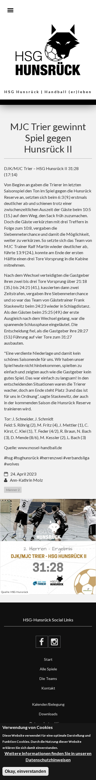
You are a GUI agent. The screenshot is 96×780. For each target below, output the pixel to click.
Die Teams (48, 678)
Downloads (48, 714)
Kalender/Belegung (48, 704)
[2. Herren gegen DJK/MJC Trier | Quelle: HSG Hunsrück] (48, 547)
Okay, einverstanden (25, 771)
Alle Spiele (48, 669)
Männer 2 (12, 490)
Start (48, 659)
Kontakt (48, 688)
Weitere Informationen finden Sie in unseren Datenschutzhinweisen (48, 756)
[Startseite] (48, 49)
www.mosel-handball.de (40, 447)
